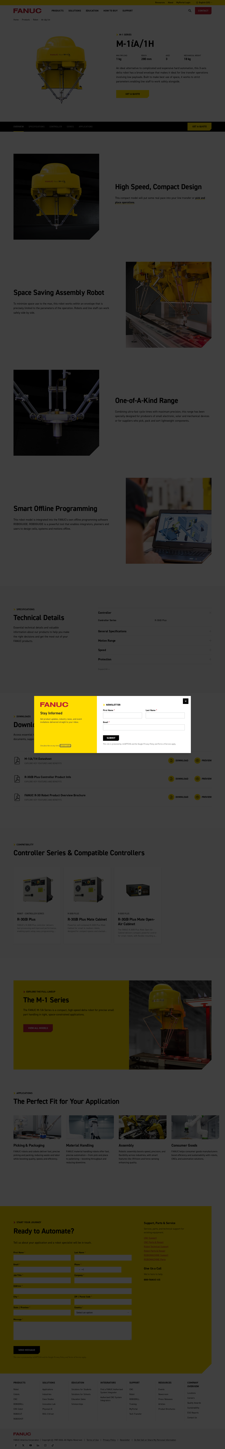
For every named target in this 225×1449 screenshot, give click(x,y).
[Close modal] (185, 701)
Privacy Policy (148, 744)
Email (106, 722)
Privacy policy (65, 745)
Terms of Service (164, 744)
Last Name (151, 710)
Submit (111, 738)
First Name (109, 710)
